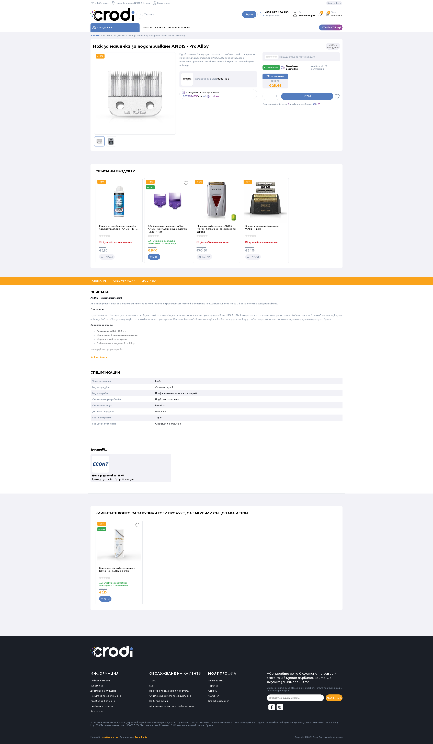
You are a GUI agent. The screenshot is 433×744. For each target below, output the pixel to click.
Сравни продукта (333, 46)
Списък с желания (218, 701)
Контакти (96, 711)
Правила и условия (101, 706)
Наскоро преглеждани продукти (169, 690)
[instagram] (280, 707)
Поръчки (213, 685)
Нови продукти (158, 701)
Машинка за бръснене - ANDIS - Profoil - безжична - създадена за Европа (216, 228)
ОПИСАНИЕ (99, 280)
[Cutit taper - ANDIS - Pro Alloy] (135, 131)
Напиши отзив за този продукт (297, 56)
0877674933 (190, 96)
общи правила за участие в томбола (172, 706)
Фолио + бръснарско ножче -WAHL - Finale (262, 227)
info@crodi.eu (102, 3)
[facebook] (271, 707)
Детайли (107, 257)
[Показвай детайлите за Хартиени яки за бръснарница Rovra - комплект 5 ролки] (119, 543)
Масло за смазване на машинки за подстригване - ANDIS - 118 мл (118, 227)
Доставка (149, 280)
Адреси (212, 690)
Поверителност (100, 680)
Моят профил (216, 680)
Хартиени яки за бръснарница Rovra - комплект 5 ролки (117, 569)
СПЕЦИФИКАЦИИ (124, 280)
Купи (307, 96)
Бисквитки (96, 685)
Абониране (334, 697)
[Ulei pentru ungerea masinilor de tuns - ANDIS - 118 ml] (119, 201)
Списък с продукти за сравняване (170, 695)
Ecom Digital (141, 737)
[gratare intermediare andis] (167, 201)
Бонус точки (163, 3)
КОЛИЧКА (214, 695)
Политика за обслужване (105, 695)
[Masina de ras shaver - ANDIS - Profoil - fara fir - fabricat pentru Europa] (216, 201)
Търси (249, 14)
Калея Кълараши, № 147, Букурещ (133, 3)
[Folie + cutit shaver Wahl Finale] (265, 201)
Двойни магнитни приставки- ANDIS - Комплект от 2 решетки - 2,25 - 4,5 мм (167, 228)
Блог (152, 685)
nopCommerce (110, 737)
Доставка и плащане (103, 690)
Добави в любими (337, 96)
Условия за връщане (102, 701)
